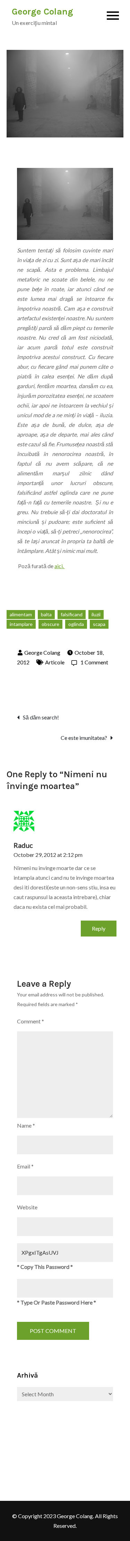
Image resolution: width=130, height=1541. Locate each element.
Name (26, 1125)
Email (25, 1166)
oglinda (76, 624)
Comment (30, 1021)
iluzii (96, 614)
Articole (54, 662)
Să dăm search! (41, 717)
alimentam (21, 614)
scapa (99, 624)
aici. (59, 566)
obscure (50, 624)
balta (46, 614)
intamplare (21, 624)
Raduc (23, 845)
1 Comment (89, 662)
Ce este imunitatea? (84, 737)
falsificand (72, 614)
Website (27, 1207)
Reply (98, 928)
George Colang (42, 11)
